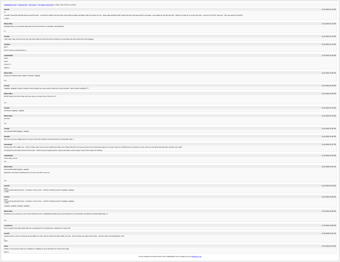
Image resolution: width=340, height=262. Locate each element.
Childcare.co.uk (196, 256)
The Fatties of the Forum (46, 5)
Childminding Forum (10, 5)
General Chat (22, 5)
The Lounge (32, 5)
